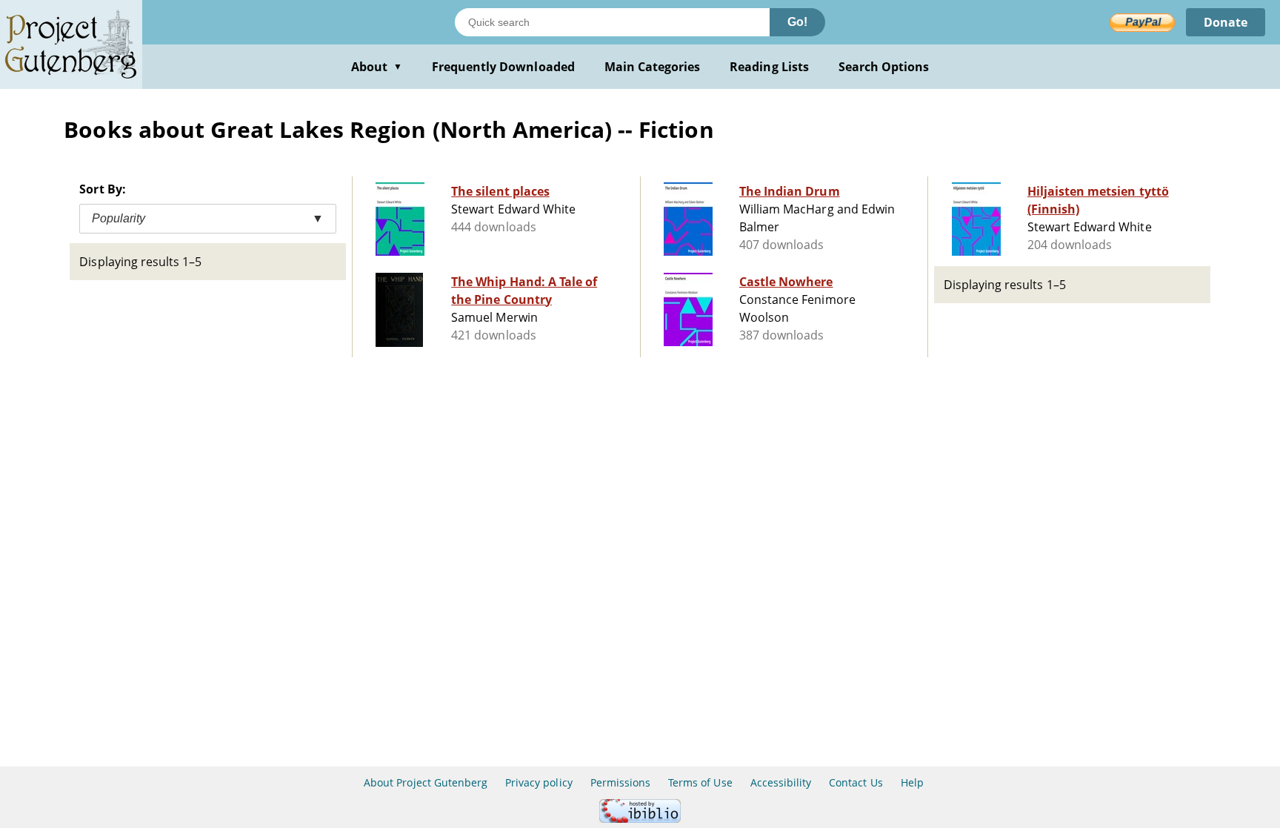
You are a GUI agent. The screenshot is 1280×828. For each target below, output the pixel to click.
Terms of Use (700, 782)
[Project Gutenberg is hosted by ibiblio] (640, 819)
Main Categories (652, 67)
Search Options (884, 67)
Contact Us (855, 782)
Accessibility (781, 782)
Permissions (620, 782)
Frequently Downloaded (503, 67)
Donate (1225, 22)
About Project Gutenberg (425, 782)
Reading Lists (769, 67)
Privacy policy (539, 782)
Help (912, 782)
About (376, 67)
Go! (797, 22)
